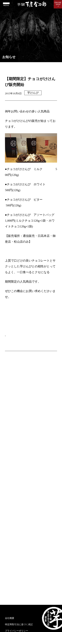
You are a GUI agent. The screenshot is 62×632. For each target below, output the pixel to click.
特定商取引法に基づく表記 (19, 624)
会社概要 (9, 618)
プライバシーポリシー (16, 631)
